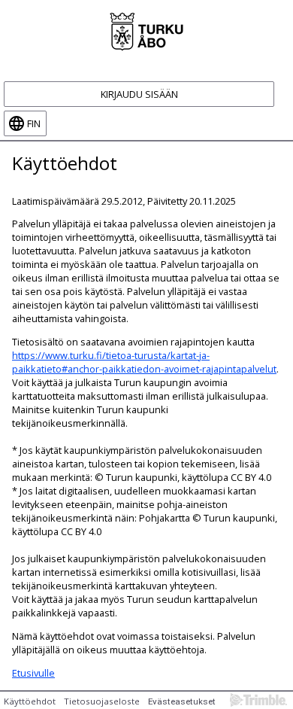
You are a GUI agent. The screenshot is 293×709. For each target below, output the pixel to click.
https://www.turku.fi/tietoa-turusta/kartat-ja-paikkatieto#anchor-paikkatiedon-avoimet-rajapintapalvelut (144, 362)
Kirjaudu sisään (139, 94)
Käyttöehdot (30, 701)
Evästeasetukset (182, 701)
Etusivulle (33, 673)
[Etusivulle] (146, 30)
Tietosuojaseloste (102, 701)
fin (34, 123)
